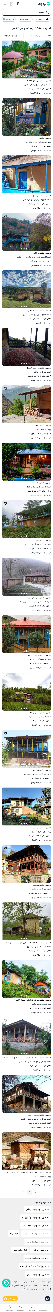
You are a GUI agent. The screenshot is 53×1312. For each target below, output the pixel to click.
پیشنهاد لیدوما (10, 35)
